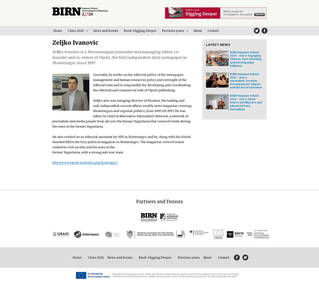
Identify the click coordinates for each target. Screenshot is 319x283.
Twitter (257, 31)
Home (57, 31)
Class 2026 (76, 31)
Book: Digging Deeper (140, 31)
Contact (213, 31)
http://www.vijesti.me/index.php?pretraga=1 (84, 163)
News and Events (105, 31)
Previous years (173, 31)
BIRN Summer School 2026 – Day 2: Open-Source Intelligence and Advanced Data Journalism (246, 102)
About (197, 31)
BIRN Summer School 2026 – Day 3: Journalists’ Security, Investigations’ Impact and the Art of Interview (246, 80)
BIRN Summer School (80, 12)
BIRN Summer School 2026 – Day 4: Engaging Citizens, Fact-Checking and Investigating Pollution (246, 59)
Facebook (264, 31)
